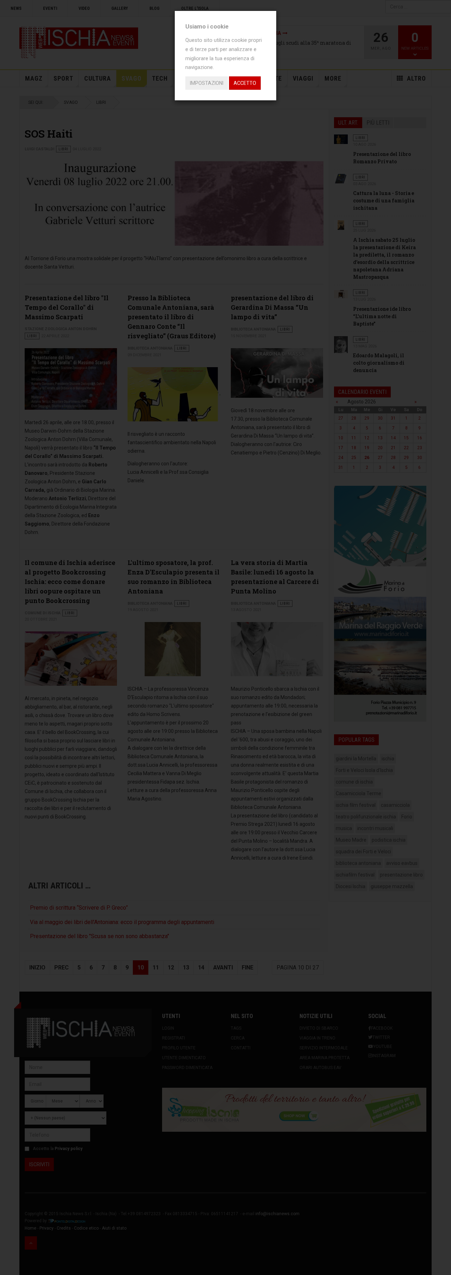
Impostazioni (206, 83)
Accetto (245, 83)
